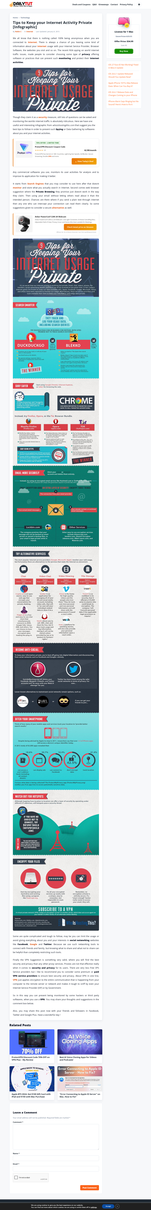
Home (15, 18)
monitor (17, 187)
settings (94, 1207)
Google (33, 944)
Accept (108, 1206)
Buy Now (124, 51)
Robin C (18, 31)
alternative (58, 207)
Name (16, 1153)
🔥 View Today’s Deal (84, 161)
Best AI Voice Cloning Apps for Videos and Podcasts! (78, 1058)
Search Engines (35, 183)
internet (41, 46)
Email (16, 1164)
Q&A (94, 4)
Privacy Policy (126, 4)
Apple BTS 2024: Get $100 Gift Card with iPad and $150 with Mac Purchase (31, 1095)
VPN (49, 156)
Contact (114, 4)
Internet (29, 31)
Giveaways (104, 4)
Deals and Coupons (81, 4)
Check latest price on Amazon (80, 227)
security (42, 117)
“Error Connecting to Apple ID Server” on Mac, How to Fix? (80, 1095)
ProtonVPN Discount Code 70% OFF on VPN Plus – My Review (31, 1058)
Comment (18, 1122)
